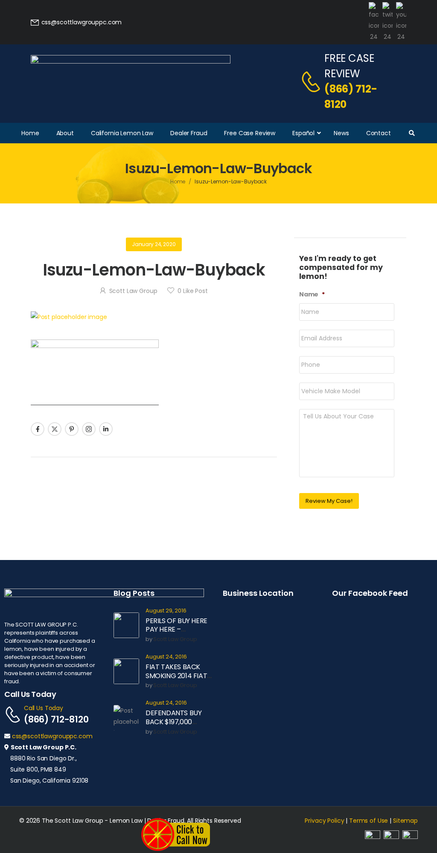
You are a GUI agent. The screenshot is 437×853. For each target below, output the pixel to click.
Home (178, 181)
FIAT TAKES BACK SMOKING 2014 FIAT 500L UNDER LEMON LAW (177, 680)
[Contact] (312, 81)
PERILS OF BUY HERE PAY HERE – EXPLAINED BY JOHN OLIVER (177, 634)
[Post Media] (154, 316)
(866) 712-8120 (350, 96)
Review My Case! (329, 501)
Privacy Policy (324, 820)
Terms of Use (368, 820)
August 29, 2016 (166, 611)
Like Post (192, 291)
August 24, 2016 (166, 657)
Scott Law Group (133, 291)
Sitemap (405, 820)
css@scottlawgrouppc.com (52, 736)
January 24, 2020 (154, 244)
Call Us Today (43, 708)
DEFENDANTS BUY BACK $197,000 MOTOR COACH (173, 722)
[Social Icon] (37, 429)
